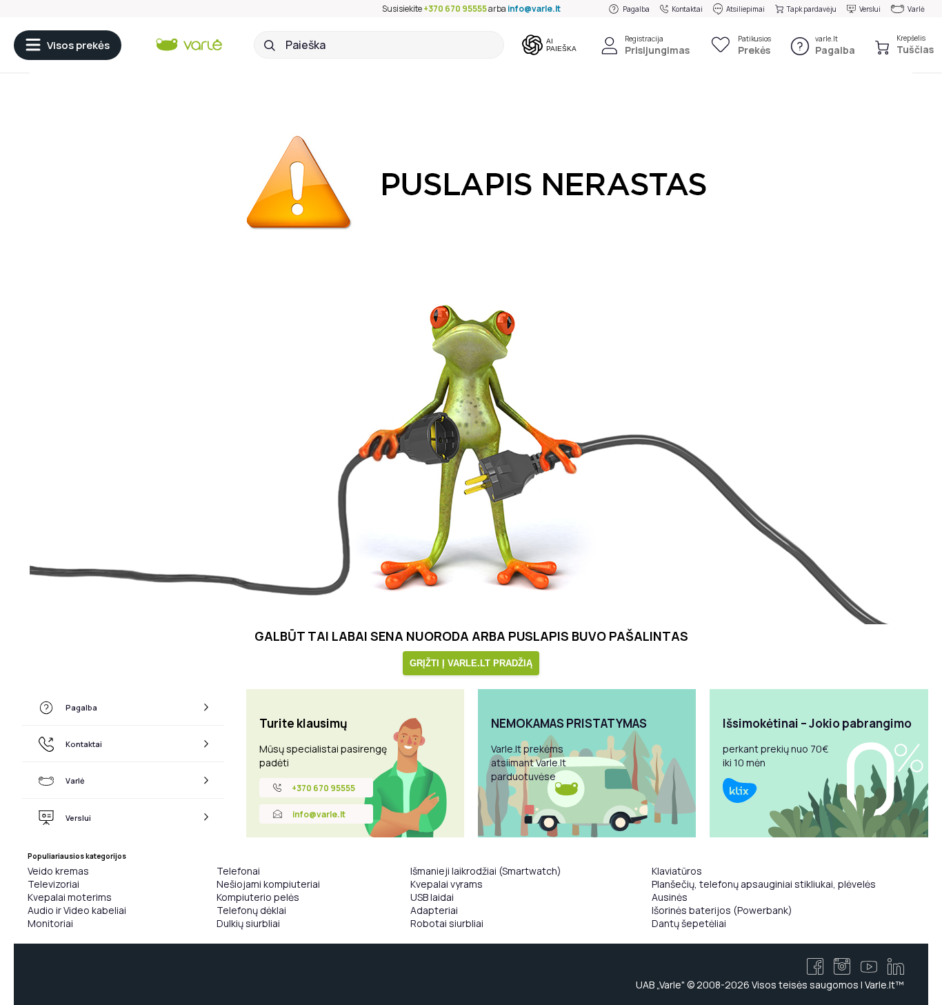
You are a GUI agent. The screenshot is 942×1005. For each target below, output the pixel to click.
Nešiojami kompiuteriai (268, 883)
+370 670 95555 (455, 8)
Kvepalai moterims (70, 897)
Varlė (916, 9)
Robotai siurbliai (446, 923)
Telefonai (238, 870)
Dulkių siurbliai (248, 923)
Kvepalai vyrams (446, 883)
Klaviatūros (677, 870)
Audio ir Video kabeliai (77, 910)
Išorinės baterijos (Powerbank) (722, 910)
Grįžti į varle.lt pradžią (471, 663)
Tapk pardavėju (811, 9)
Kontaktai (687, 9)
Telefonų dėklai (251, 910)
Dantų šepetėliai (689, 923)
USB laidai (432, 897)
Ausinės (670, 897)
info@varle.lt (534, 8)
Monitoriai (50, 923)
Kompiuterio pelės (258, 897)
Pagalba (636, 9)
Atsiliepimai (745, 9)
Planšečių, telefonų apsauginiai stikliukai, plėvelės (764, 883)
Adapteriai (434, 910)
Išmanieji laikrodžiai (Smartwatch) (485, 870)
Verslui (870, 9)
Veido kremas (58, 870)
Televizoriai (53, 883)
